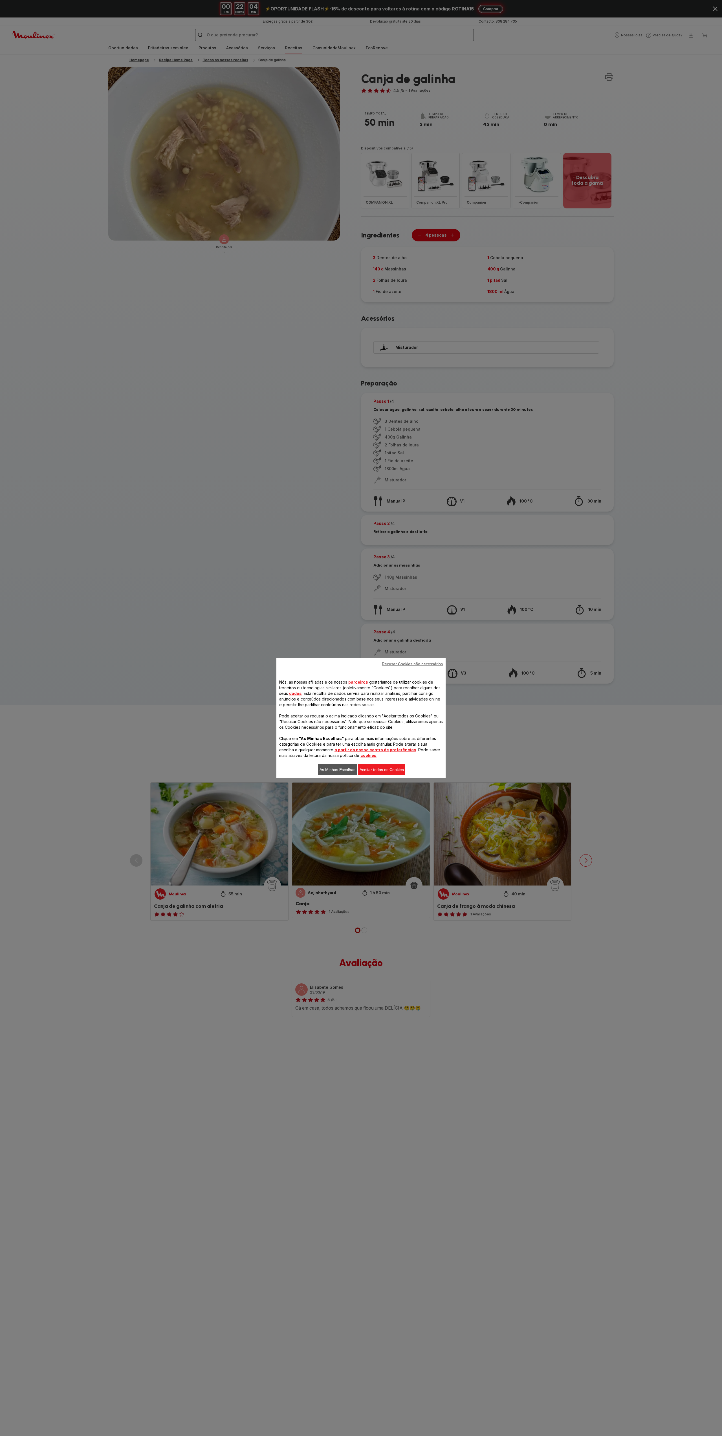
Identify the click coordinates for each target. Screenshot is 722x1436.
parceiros (358, 682)
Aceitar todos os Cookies (382, 769)
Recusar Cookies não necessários (412, 664)
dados (295, 693)
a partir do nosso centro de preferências (375, 749)
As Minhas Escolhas (337, 769)
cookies (368, 755)
